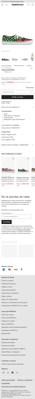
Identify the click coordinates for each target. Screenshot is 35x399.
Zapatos (29, 65)
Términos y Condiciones (24, 380)
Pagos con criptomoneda (9, 299)
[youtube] (17, 373)
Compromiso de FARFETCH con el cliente (14, 305)
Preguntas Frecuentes (8, 283)
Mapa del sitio (5, 333)
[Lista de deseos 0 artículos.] (28, 5)
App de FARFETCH (7, 324)
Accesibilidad (5, 383)
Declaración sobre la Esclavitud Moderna (14, 327)
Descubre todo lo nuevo (17, 1)
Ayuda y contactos (7, 280)
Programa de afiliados (8, 342)
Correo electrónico (6, 213)
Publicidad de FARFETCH (9, 330)
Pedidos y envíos (6, 287)
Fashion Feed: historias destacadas (12, 364)
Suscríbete (6, 222)
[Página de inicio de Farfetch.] (17, 5)
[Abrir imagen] (5, 57)
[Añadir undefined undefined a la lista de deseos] (13, 159)
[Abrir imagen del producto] (17, 29)
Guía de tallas (30, 87)
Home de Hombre (6, 65)
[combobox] (17, 92)
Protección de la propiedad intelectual (13, 386)
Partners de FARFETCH (8, 317)
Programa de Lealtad (8, 345)
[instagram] (3, 373)
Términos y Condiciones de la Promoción (14, 302)
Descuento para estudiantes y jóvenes (13, 355)
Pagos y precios (6, 296)
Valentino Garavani (19, 65)
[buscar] (6, 5)
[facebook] (12, 373)
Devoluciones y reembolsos (10, 293)
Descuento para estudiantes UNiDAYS (13, 348)
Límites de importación (8, 290)
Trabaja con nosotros (8, 321)
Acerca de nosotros (7, 314)
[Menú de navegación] (2, 5)
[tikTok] (8, 373)
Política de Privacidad (23, 229)
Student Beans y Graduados (10, 352)
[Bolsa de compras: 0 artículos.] (33, 5)
